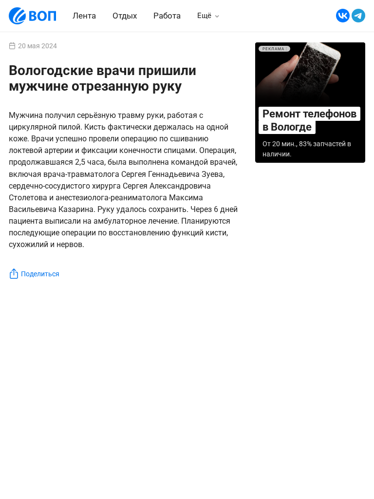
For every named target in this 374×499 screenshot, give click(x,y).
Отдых (124, 15)
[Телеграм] (358, 16)
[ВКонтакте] (343, 16)
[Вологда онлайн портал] (32, 15)
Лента (84, 15)
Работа (167, 15)
